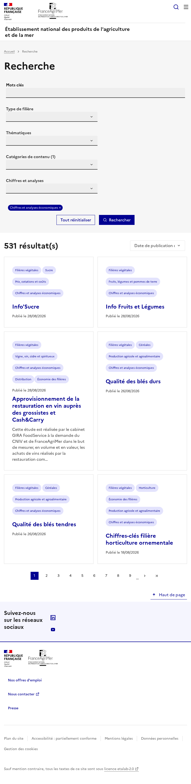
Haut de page (171, 595)
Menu (186, 7)
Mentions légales (119, 738)
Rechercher (120, 220)
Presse (13, 708)
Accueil (9, 51)
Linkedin (53, 618)
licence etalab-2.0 (119, 769)
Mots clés (15, 85)
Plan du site (13, 738)
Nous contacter (21, 694)
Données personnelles (159, 738)
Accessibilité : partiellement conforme (64, 738)
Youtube (53, 630)
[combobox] (51, 117)
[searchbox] (12, 117)
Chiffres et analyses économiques (34, 207)
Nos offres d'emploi (25, 680)
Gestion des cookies (21, 749)
